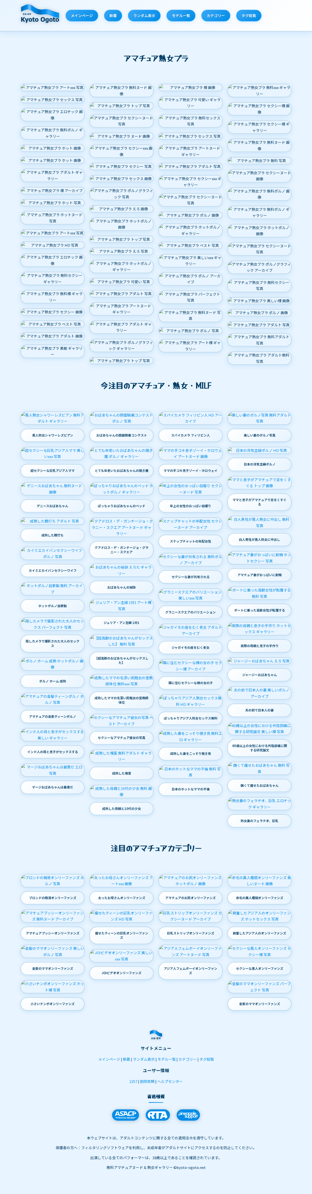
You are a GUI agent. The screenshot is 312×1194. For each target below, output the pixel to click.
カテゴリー (216, 15)
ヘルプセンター (170, 1081)
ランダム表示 (144, 15)
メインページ (82, 15)
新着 (113, 15)
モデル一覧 (181, 15)
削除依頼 (147, 1081)
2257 (133, 1081)
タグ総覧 (249, 15)
